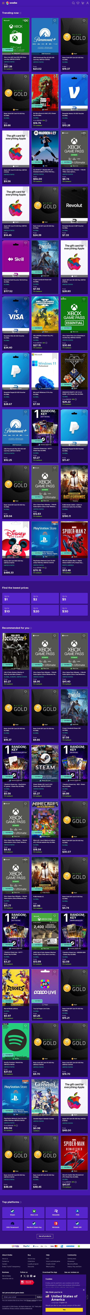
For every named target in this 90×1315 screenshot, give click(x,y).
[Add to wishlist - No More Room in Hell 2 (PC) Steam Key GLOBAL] (54, 77)
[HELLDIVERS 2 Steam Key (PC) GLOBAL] (45, 312)
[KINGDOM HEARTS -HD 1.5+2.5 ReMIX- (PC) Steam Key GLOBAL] (74, 368)
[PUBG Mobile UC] (45, 872)
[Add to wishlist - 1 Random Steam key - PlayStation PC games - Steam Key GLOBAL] (25, 748)
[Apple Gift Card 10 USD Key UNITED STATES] (15, 146)
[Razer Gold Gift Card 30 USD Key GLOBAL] (74, 816)
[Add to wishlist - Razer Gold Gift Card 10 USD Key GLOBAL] (25, 77)
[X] (24, 1276)
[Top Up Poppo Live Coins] (45, 984)
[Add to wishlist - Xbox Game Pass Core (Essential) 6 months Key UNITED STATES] (84, 299)
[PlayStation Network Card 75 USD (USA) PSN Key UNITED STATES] (45, 536)
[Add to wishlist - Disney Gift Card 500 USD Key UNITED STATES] (25, 524)
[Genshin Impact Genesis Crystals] (45, 1094)
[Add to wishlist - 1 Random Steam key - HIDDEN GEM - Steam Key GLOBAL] (84, 916)
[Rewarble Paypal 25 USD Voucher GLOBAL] (15, 368)
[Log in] (87, 3)
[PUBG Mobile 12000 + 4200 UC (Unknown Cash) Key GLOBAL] (74, 481)
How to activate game (53, 1261)
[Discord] (31, 1276)
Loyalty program (33, 1264)
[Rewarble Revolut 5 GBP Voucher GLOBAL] (74, 202)
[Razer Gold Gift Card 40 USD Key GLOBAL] (15, 481)
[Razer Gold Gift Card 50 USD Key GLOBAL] (45, 1151)
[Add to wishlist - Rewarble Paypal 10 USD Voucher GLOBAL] (84, 412)
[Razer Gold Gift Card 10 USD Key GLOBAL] (15, 89)
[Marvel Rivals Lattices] (15, 984)
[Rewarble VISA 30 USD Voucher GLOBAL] (15, 312)
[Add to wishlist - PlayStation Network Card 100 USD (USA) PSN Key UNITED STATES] (25, 1082)
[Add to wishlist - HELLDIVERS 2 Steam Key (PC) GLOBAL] (54, 299)
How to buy (31, 1258)
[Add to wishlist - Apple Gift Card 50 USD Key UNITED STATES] (84, 1082)
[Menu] (3, 3)
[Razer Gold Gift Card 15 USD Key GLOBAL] (74, 984)
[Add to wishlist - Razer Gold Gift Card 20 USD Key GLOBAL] (84, 21)
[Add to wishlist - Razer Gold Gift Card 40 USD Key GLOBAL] (25, 468)
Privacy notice (31, 1300)
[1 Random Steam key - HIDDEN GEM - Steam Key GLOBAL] (74, 928)
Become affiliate (73, 1264)
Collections (31, 1261)
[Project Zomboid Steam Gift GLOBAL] (45, 256)
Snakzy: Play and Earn (74, 1266)
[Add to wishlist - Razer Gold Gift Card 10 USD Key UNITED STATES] (54, 1026)
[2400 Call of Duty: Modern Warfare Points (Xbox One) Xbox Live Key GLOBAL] (45, 928)
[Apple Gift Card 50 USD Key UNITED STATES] (74, 1094)
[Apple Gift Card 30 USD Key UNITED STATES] (74, 256)
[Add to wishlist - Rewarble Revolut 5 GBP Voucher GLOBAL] (84, 189)
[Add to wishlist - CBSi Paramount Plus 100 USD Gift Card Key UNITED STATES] (25, 412)
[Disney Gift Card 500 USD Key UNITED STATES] (15, 537)
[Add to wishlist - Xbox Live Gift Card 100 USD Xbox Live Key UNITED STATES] (25, 21)
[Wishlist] (78, 3)
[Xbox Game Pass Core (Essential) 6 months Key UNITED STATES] (74, 312)
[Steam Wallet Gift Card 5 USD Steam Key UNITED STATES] (45, 760)
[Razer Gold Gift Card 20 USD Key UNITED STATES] (74, 1038)
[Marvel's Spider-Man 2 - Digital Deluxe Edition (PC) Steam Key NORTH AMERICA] (74, 536)
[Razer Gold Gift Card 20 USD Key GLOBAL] (74, 33)
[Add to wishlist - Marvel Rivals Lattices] (25, 972)
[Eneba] (11, 3)
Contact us (5, 1261)
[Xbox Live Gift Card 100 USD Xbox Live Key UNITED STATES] (15, 33)
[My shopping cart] (82, 3)
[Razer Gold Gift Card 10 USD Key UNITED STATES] (45, 1038)
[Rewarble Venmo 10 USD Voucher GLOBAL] (74, 89)
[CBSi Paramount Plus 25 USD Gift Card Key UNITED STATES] (45, 33)
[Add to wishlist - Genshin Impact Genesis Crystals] (54, 1082)
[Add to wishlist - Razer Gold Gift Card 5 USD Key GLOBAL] (84, 860)
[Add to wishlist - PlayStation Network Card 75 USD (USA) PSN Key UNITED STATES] (54, 524)
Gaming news (72, 1258)
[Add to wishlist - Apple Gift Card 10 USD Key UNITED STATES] (25, 134)
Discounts (31, 1266)
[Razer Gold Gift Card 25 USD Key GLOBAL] (45, 202)
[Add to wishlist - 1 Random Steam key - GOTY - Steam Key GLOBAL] (54, 412)
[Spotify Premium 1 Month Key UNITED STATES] (15, 1038)
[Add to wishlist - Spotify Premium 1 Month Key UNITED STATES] (25, 1026)
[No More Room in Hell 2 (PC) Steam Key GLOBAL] (45, 89)
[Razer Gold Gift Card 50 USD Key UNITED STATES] (15, 1151)
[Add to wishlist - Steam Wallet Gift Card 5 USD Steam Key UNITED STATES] (54, 748)
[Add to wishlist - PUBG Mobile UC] (54, 860)
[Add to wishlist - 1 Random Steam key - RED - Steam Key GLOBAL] (84, 748)
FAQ (47, 1258)
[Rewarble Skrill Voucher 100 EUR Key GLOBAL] (15, 256)
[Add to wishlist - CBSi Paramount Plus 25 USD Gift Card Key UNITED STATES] (54, 21)
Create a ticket (50, 1264)
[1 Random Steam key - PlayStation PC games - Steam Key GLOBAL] (15, 760)
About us (5, 1258)
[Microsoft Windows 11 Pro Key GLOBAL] (45, 368)
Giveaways (71, 1261)
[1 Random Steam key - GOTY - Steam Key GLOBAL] (45, 424)
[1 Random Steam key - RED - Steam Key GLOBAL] (74, 760)
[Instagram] (28, 1276)
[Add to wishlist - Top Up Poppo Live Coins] (54, 972)
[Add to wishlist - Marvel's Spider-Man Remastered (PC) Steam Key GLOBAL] (84, 1139)
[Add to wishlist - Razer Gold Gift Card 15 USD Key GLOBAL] (84, 972)
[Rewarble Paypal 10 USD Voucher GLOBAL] (74, 425)
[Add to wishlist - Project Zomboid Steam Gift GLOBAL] (54, 243)
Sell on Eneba (6, 1276)
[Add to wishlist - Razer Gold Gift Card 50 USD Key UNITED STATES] (25, 1139)
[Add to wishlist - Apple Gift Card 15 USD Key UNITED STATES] (25, 189)
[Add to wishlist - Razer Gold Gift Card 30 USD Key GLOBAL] (84, 804)
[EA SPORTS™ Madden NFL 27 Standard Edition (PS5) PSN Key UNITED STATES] (45, 146)
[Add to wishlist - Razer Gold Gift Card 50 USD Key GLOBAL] (54, 1139)
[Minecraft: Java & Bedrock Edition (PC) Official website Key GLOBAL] (45, 816)
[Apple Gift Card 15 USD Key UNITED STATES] (15, 202)
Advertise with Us (7, 1278)
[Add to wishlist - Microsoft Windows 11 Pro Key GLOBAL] (54, 356)
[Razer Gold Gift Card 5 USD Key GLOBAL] (74, 872)
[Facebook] (21, 1276)
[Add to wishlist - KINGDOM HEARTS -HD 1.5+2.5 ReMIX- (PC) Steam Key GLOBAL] (84, 356)
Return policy (50, 1266)
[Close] (83, 1290)
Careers (4, 1264)
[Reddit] (34, 1276)
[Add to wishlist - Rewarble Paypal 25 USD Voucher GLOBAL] (25, 356)
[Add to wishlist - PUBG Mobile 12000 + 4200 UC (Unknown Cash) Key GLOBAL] (84, 468)
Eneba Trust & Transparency (11, 1266)
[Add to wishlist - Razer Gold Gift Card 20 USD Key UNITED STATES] (84, 1026)
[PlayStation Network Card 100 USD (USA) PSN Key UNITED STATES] (15, 1094)
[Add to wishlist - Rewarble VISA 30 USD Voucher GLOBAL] (25, 299)
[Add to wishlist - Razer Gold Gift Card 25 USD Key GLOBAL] (54, 189)
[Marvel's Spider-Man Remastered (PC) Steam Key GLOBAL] (74, 1151)
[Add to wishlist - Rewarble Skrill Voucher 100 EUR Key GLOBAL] (25, 243)
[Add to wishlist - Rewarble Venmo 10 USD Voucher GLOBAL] (84, 77)
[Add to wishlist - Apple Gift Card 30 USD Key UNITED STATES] (84, 243)
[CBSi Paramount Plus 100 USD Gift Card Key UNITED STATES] (15, 425)
